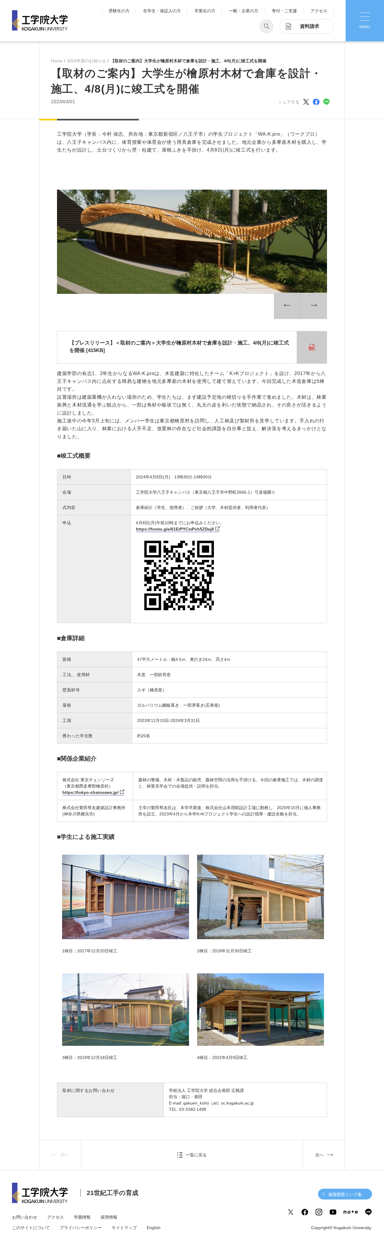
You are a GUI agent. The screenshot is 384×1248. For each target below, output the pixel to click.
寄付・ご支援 (284, 10)
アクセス (318, 10)
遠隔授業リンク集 (345, 1194)
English (153, 1227)
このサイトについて (31, 1227)
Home (56, 60)
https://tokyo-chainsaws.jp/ (90, 792)
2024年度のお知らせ (86, 60)
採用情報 (108, 1217)
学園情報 (82, 1217)
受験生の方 (119, 10)
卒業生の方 (204, 10)
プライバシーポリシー (81, 1227)
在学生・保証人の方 (162, 10)
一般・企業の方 (243, 10)
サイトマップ (124, 1227)
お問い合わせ (24, 1217)
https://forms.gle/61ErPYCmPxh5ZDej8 (175, 529)
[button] (287, 306)
